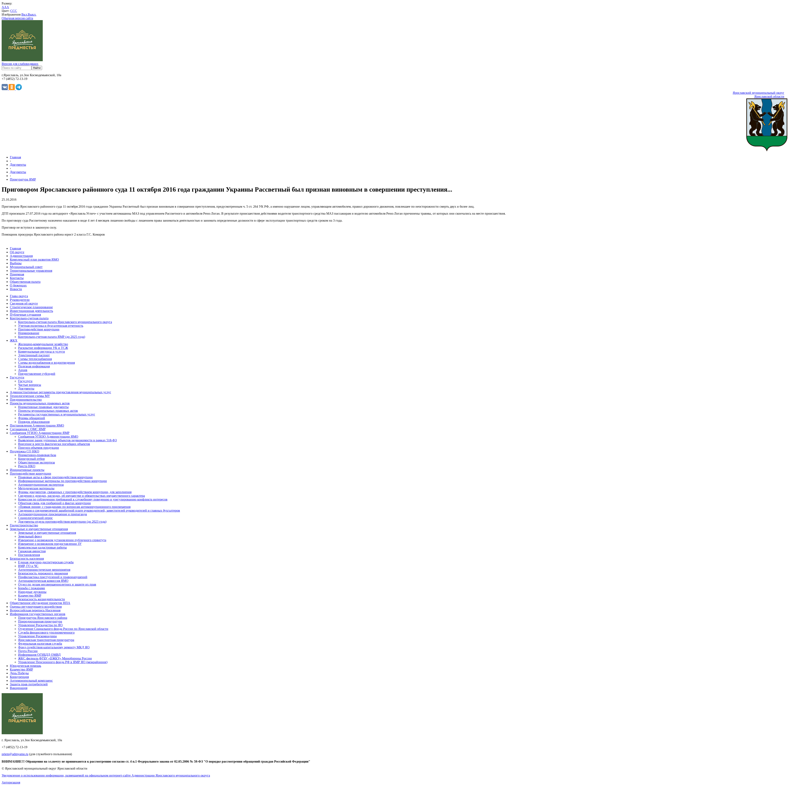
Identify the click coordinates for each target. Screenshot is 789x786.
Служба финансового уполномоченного (46, 632)
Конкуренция (19, 677)
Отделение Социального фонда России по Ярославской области (63, 629)
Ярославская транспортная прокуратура (46, 640)
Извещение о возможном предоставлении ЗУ (50, 543)
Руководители (20, 300)
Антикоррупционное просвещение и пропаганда (52, 514)
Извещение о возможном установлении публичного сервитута (62, 540)
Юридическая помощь (25, 665)
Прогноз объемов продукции (38, 447)
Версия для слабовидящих (20, 64)
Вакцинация (18, 688)
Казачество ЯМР (29, 595)
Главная (15, 157)
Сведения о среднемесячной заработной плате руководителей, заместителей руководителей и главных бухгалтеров (99, 510)
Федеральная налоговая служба (40, 643)
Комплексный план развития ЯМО (34, 259)
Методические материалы (36, 488)
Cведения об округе (24, 303)
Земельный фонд (30, 536)
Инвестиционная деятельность (31, 311)
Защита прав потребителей (29, 684)
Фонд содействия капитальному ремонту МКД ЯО (54, 647)
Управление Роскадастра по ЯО (40, 625)
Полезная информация (34, 366)
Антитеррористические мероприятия (44, 569)
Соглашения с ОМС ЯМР (28, 429)
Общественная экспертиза (36, 462)
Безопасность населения (27, 558)
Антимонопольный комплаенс (31, 680)
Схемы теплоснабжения (35, 359)
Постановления (29, 555)
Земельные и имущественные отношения (39, 529)
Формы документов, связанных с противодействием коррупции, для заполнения (75, 492)
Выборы (16, 263)
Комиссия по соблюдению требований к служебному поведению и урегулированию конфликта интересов (92, 499)
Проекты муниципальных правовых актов (40, 403)
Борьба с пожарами (31, 588)
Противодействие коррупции (38, 329)
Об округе (17, 252)
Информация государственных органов (37, 614)
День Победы (19, 673)
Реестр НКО (26, 466)
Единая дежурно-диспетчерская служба (46, 562)
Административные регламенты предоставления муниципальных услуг (60, 392)
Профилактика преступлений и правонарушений (52, 577)
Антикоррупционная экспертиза (41, 484)
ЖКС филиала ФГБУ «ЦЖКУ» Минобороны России (55, 658)
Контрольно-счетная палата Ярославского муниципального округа (65, 322)
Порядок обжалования (34, 421)
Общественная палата (25, 281)
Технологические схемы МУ (30, 396)
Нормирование (28, 333)
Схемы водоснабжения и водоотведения (46, 362)
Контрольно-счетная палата (29, 318)
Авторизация (11, 782)
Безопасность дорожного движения (43, 573)
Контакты (17, 278)
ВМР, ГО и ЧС (28, 566)
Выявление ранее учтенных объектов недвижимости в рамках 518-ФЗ (67, 440)
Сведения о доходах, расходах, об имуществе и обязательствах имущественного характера (81, 495)
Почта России (28, 651)
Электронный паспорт (34, 355)
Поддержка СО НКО (24, 451)
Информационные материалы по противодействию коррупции (62, 481)
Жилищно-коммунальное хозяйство (43, 344)
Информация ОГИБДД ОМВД (39, 654)
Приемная (17, 274)
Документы (18, 164)
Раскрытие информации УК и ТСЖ (43, 348)
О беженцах (18, 285)
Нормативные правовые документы (43, 407)
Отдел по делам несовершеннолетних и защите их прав (57, 584)
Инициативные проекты (27, 470)
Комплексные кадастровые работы (42, 547)
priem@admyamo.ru (15, 754)
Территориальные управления (31, 270)
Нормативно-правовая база (37, 455)
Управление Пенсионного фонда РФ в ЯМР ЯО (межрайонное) (62, 662)
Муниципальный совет (26, 267)
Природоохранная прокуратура (40, 621)
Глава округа (19, 296)
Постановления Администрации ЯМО (37, 425)
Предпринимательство (26, 399)
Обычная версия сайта (17, 18)
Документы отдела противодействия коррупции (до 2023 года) (62, 521)
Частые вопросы (29, 385)
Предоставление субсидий (36, 373)
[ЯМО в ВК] (5, 89)
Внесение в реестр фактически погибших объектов (54, 444)
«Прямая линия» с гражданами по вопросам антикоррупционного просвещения (74, 507)
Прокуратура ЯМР (23, 179)
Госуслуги (17, 377)
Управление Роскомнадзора (37, 636)
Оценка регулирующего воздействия (36, 606)
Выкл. (32, 14)
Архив (22, 370)
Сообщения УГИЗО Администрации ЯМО (48, 436)
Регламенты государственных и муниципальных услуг (56, 414)
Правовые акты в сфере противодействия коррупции (55, 477)
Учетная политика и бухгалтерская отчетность (50, 325)
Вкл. (24, 14)
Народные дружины (32, 592)
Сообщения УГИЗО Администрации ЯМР (39, 433)
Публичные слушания (25, 314)
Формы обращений (31, 418)
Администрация (21, 256)
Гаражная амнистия (32, 551)
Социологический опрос (35, 518)
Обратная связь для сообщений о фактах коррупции (54, 503)
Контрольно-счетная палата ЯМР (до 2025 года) (51, 336)
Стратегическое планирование (31, 307)
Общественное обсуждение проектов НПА (40, 603)
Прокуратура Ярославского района (42, 617)
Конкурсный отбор (31, 458)
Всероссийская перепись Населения (35, 610)
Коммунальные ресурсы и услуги (41, 351)
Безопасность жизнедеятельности (41, 599)
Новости (16, 289)
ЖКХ (13, 340)
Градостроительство (24, 525)
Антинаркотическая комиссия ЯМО (43, 580)
